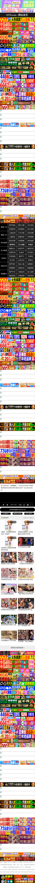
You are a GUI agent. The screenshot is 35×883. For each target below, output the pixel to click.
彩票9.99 (12, 252)
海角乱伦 (21, 268)
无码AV (4, 258)
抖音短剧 (12, 256)
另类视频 (30, 237)
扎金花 (21, 252)
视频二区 (4, 235)
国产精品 (12, 225)
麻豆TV (21, 256)
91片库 (12, 260)
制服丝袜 (21, 237)
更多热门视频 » (28, 518)
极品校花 (12, 276)
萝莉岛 (30, 260)
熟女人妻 (21, 264)
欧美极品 (21, 229)
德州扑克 (30, 248)
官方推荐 (4, 250)
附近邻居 (12, 241)
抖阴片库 (4, 266)
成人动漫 (30, 229)
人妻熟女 (12, 237)
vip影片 (6, 513)
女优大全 (21, 260)
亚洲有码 (12, 229)
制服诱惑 (30, 268)
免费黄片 (30, 264)
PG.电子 (29, 513)
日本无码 (30, 225)
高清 (20, 505)
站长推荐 (4, 242)
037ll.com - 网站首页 (17, 15)
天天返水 (30, 252)
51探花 (30, 256)
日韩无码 (30, 276)
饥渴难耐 (21, 241)
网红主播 (21, 225)
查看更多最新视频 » (17, 647)
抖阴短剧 (21, 276)
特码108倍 (17, 513)
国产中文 (12, 272)
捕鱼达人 (12, 248)
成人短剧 (30, 272)
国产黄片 (12, 264)
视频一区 (4, 227)
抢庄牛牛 (21, 248)
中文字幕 (21, 233)
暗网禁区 (12, 268)
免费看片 (4, 274)
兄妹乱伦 (21, 272)
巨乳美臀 (30, 233)
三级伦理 (12, 233)
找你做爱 (30, 241)
